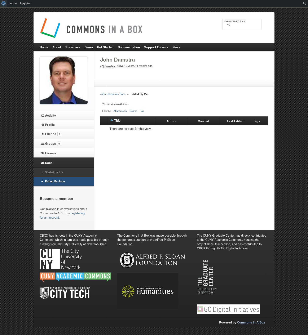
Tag (142, 110)
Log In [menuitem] (13, 3)
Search (133, 110)
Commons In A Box (251, 322)
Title (117, 120)
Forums (50, 153)
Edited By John (55, 181)
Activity (50, 115)
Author (172, 121)
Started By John (54, 172)
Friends (52, 134)
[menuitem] (3, 3)
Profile (50, 124)
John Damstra (117, 59)
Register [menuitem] (25, 3)
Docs (48, 163)
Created (203, 121)
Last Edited (235, 121)
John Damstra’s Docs (112, 94)
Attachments (120, 110)
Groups (52, 143)
